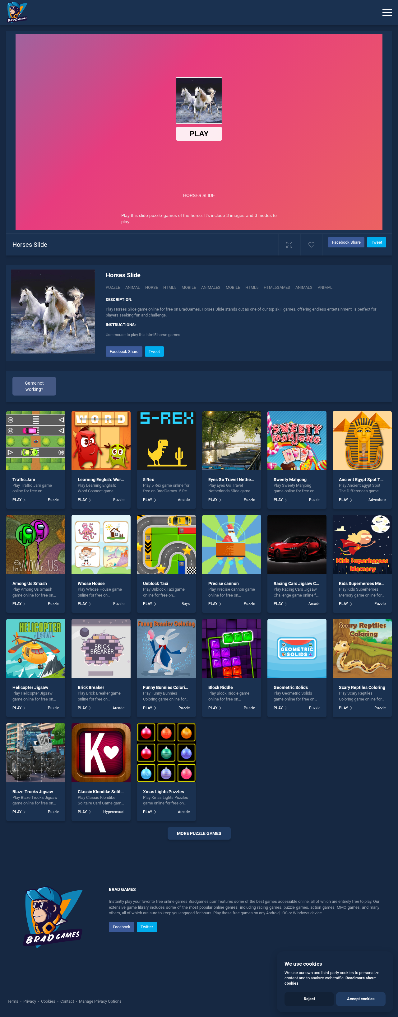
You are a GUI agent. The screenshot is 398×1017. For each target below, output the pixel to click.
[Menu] (387, 12)
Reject (309, 998)
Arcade (184, 500)
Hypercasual (113, 812)
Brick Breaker (91, 687)
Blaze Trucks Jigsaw (32, 791)
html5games (277, 287)
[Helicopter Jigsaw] (35, 648)
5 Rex (148, 479)
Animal (132, 287)
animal (325, 287)
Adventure (377, 500)
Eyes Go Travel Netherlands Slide (241, 479)
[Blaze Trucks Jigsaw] (35, 752)
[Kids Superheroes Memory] (362, 544)
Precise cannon (223, 583)
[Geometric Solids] (296, 648)
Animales (210, 287)
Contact (67, 1001)
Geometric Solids (291, 687)
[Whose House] (101, 544)
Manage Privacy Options (100, 1001)
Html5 (169, 287)
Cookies (48, 1001)
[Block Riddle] (231, 648)
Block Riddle (220, 687)
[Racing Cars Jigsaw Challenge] (296, 544)
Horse (151, 287)
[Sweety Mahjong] (296, 440)
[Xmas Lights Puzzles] (166, 752)
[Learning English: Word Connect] (101, 440)
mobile (233, 287)
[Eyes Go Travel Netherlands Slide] (231, 440)
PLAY (16, 500)
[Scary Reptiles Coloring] (362, 648)
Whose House (91, 583)
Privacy (29, 1001)
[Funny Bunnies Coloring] (166, 648)
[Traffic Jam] (35, 440)
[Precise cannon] (231, 544)
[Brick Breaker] (101, 648)
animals (303, 287)
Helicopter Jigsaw (30, 687)
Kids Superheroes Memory (365, 583)
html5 (251, 287)
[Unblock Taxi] (166, 544)
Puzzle (113, 287)
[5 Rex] (166, 440)
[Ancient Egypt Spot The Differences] (362, 440)
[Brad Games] (14, 12)
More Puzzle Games (199, 833)
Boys (186, 604)
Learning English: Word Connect (109, 479)
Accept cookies (361, 998)
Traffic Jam (23, 479)
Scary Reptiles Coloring (362, 687)
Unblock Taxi (155, 583)
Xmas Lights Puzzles (163, 791)
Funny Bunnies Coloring (166, 687)
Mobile (189, 287)
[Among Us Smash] (35, 544)
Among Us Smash (29, 583)
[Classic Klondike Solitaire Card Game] (101, 752)
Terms (13, 1001)
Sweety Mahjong (290, 479)
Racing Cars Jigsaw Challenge (303, 583)
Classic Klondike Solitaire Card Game (114, 791)
